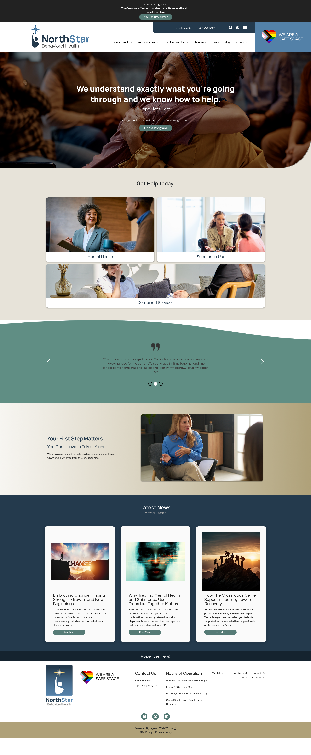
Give (214, 42)
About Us (199, 42)
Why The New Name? (155, 16)
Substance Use (147, 42)
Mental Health (122, 42)
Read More (69, 632)
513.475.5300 (183, 28)
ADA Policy (145, 732)
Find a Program (155, 128)
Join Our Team (207, 27)
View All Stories (155, 513)
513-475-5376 (149, 685)
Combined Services (174, 42)
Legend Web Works (162, 728)
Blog (227, 42)
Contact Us (241, 42)
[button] (48, 361)
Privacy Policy (163, 732)
